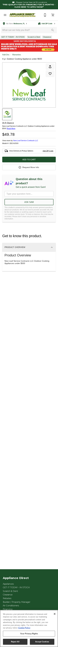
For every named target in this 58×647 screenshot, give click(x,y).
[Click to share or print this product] (50, 66)
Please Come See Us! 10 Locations (31, 2)
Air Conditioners (11, 605)
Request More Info (30, 167)
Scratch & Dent (10, 591)
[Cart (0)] (53, 15)
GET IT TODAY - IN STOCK (16, 587)
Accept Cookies (42, 642)
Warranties (16, 55)
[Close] (55, 614)
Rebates (7, 598)
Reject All (15, 642)
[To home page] (22, 15)
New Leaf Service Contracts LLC (25, 141)
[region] (29, 628)
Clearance (8, 594)
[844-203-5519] (45, 15)
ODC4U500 (13, 143)
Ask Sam (29, 202)
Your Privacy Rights (29, 634)
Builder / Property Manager (16, 602)
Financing (7, 609)
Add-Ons (5, 55)
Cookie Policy (24, 628)
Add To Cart (29, 159)
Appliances (8, 584)
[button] (5, 15)
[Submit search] (53, 30)
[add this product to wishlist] (50, 73)
